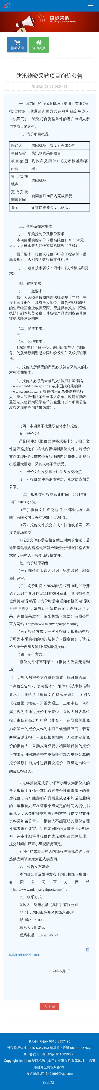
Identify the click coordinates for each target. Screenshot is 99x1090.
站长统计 (49, 1082)
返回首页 (38, 47)
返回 (51, 1006)
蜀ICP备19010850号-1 (58, 1054)
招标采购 (17, 47)
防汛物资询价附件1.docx (24, 954)
